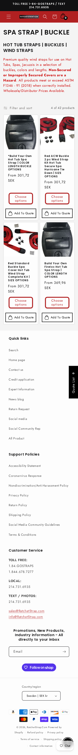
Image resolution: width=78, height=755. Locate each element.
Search (13, 350)
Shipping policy (53, 739)
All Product (16, 438)
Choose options (21, 198)
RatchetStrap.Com (37, 727)
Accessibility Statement (25, 466)
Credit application (21, 379)
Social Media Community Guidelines (34, 524)
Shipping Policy (20, 515)
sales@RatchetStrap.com (26, 611)
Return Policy (18, 505)
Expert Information (21, 389)
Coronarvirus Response (25, 476)
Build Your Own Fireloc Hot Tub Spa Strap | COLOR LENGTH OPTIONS (55, 270)
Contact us (16, 370)
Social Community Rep (25, 428)
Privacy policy (55, 732)
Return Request (19, 409)
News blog (16, 399)
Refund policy (35, 732)
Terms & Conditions (22, 534)
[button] (8, 17)
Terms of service (30, 739)
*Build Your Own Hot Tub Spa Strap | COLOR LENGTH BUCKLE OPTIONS (20, 162)
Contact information (41, 746)
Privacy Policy (18, 495)
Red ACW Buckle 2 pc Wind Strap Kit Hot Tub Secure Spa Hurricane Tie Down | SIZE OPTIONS (56, 166)
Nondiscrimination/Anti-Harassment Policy (38, 485)
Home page (17, 360)
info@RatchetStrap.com (26, 616)
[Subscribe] (64, 651)
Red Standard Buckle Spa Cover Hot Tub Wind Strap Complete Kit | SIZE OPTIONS (19, 272)
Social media (18, 419)
